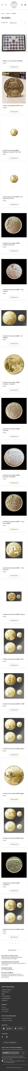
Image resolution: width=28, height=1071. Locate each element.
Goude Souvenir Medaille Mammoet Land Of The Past (12, 151)
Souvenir (8, 13)
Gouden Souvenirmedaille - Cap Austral (13, 290)
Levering (4, 1007)
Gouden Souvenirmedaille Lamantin (11, 883)
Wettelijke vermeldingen (7, 1020)
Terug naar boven (12, 950)
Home (2, 13)
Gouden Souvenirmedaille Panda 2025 (13, 930)
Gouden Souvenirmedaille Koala (13, 838)
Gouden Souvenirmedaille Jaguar (13, 793)
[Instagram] (6, 1036)
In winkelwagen (14, 66)
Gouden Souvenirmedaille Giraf (13, 659)
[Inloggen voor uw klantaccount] (21, 4)
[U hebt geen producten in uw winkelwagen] (25, 4)
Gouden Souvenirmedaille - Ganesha (12, 429)
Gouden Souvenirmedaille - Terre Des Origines (13, 522)
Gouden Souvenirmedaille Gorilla (13, 704)
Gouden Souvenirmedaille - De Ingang (13, 336)
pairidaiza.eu (4, 1000)
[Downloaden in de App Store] (7, 1028)
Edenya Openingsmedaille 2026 (13, 105)
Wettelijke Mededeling (7, 1018)
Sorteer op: (4, 22)
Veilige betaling (5, 1009)
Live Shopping (5, 1011)
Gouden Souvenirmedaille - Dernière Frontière (12, 383)
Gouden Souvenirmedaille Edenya (14, 614)
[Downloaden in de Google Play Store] (19, 1028)
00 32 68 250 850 (6, 996)
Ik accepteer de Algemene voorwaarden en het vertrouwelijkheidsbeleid (14, 1061)
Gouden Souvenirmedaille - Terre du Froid (13, 568)
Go (23, 1052)
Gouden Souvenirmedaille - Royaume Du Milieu (12, 476)
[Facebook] (2, 1036)
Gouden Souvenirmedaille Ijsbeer (13, 749)
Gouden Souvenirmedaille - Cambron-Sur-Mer (12, 244)
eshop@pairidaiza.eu (6, 998)
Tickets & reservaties (10, 1042)
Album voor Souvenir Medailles (13, 61)
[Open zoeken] (5, 4)
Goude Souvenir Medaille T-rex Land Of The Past (13, 197)
